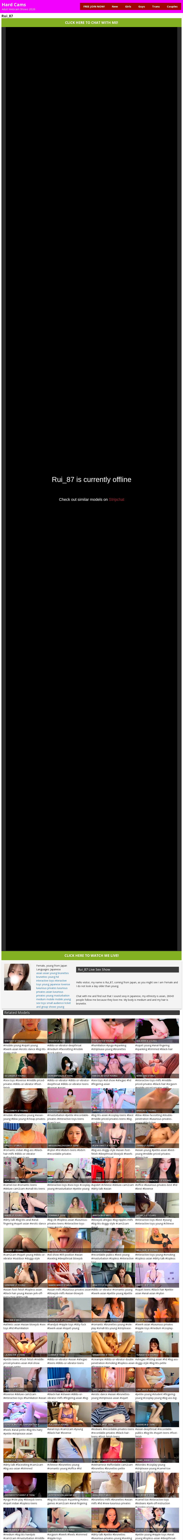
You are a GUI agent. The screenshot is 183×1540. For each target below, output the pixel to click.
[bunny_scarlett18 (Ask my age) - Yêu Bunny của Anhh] (113, 1450)
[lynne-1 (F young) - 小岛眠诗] (25, 1379)
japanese (55, 984)
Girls (128, 6)
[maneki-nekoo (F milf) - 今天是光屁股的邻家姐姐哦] (69, 1275)
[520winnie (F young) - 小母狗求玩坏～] (25, 1275)
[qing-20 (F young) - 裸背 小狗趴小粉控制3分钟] (113, 1379)
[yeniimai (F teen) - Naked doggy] (69, 1205)
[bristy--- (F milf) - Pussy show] (25, 1135)
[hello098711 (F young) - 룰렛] (25, 1100)
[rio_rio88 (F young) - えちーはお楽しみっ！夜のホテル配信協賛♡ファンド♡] (157, 1485)
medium (41, 999)
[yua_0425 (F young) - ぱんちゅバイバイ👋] (69, 1414)
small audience (55, 1003)
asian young (50, 973)
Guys (141, 6)
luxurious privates (46, 988)
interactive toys (45, 980)
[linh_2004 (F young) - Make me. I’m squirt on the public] (157, 1379)
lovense (65, 984)
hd (57, 976)
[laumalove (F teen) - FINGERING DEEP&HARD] (25, 1344)
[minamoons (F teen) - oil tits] (113, 1344)
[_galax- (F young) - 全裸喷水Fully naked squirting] (25, 1240)
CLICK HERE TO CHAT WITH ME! (91, 22)
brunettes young (45, 976)
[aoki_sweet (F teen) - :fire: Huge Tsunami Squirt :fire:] (25, 1170)
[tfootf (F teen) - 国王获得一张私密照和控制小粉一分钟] (69, 1031)
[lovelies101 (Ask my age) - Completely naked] (113, 1170)
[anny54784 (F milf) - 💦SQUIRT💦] (113, 1205)
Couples (172, 6)
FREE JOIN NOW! (94, 6)
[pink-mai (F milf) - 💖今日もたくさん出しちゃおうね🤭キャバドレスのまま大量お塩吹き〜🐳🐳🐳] (25, 1310)
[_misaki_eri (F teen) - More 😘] (113, 1100)
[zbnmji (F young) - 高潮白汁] (157, 1135)
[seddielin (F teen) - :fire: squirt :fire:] (157, 1414)
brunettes (63, 973)
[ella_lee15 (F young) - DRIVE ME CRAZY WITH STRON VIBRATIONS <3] (113, 1031)
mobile (50, 999)
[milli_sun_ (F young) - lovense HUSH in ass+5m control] (157, 1240)
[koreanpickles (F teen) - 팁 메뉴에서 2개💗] (69, 1065)
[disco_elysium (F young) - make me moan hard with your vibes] (69, 1520)
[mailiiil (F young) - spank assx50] (25, 1205)
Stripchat (116, 499)
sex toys (41, 1003)
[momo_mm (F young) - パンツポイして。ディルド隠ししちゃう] (69, 1170)
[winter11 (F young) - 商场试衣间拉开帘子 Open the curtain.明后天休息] (25, 1031)
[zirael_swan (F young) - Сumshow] (157, 1450)
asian (39, 973)
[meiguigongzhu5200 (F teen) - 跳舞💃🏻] (69, 1135)
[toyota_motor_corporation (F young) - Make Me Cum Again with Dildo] (25, 1414)
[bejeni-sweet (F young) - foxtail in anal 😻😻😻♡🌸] (113, 1135)
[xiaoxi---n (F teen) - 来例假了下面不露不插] (157, 1275)
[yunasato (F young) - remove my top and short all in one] (157, 1344)
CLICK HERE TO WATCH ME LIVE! (92, 955)
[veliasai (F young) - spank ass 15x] (113, 1240)
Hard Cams (14, 4)
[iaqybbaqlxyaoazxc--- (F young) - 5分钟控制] (157, 1170)
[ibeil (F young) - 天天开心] (157, 1310)
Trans (156, 6)
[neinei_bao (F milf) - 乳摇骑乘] (157, 1065)
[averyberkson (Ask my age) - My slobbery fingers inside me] (69, 1485)
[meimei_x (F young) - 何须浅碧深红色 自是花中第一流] (157, 1205)
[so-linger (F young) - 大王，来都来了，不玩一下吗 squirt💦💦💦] (25, 1065)
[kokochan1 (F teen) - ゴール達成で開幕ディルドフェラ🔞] (69, 1100)
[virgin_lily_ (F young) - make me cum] (69, 1310)
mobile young (63, 999)
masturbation (62, 995)
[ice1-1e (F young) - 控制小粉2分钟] (157, 1520)
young (60, 1006)
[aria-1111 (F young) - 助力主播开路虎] (113, 1275)
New (115, 6)
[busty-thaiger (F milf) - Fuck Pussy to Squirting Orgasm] (69, 1379)
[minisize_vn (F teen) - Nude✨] (113, 1414)
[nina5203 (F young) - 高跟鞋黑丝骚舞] (157, 1100)
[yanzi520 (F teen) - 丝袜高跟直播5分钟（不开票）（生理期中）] (69, 1240)
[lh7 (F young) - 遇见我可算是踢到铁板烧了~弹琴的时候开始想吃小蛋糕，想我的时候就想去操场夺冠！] (69, 1450)
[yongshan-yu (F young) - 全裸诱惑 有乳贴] (113, 1520)
